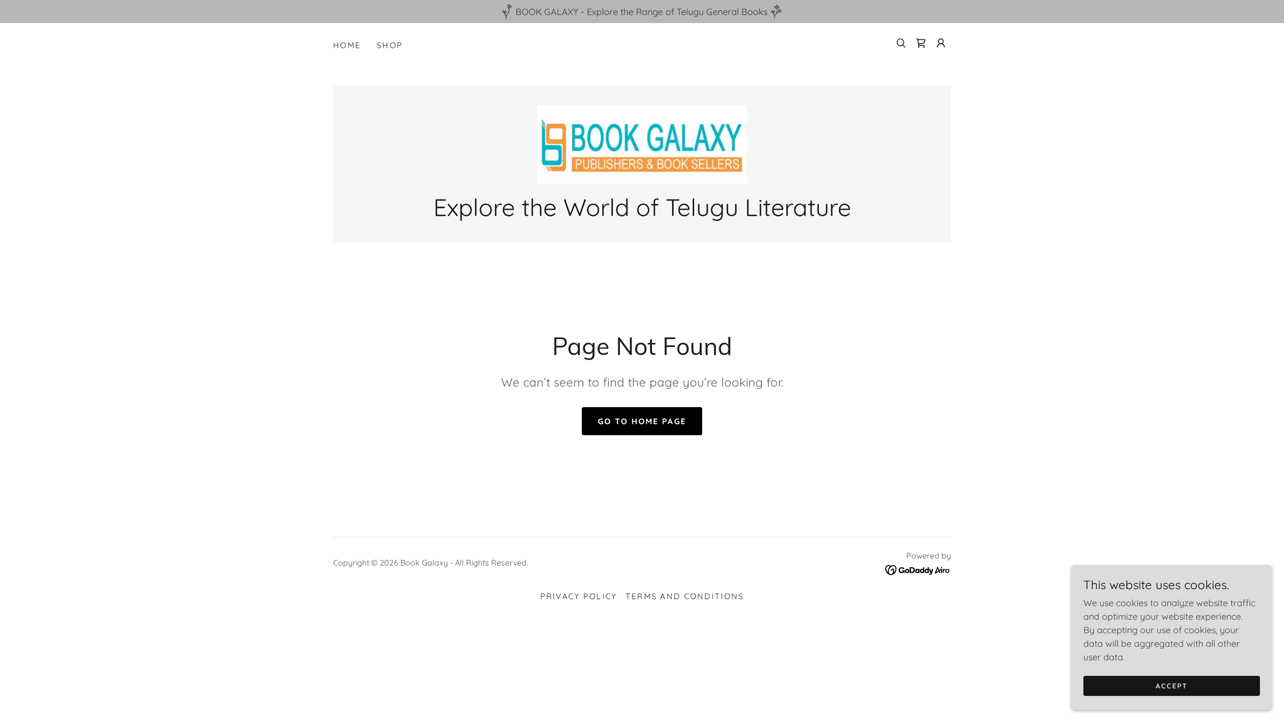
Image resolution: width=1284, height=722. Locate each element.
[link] (921, 43)
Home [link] (347, 45)
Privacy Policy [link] (578, 596)
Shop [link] (390, 45)
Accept (1172, 685)
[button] (941, 43)
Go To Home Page (642, 421)
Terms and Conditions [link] (684, 596)
